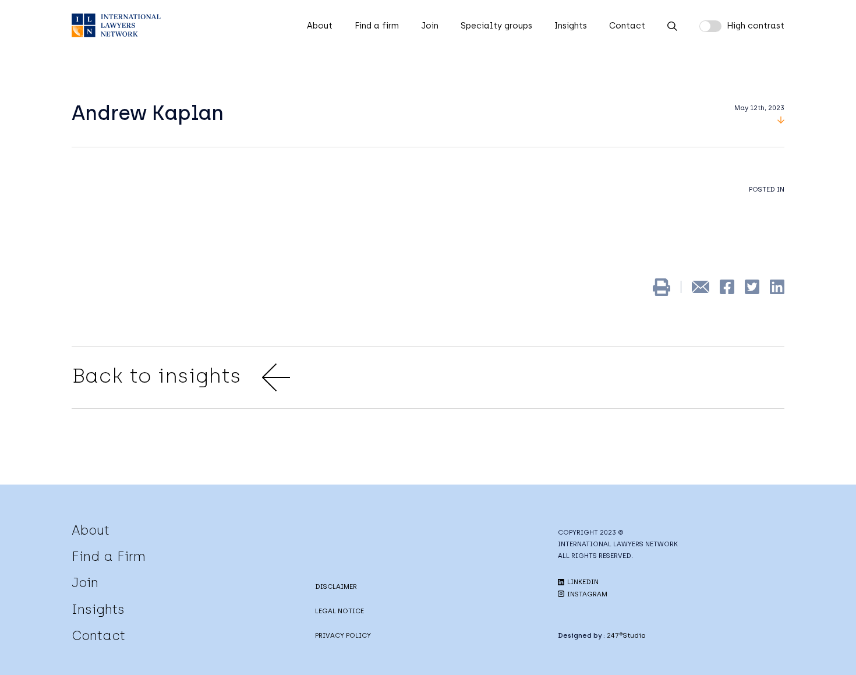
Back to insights (156, 375)
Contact (627, 25)
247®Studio (626, 635)
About (320, 25)
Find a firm (377, 25)
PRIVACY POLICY (343, 635)
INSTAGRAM (586, 594)
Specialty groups (496, 25)
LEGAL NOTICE (339, 611)
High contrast (755, 25)
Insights (570, 25)
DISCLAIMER (336, 586)
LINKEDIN (582, 582)
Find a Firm (109, 556)
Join (429, 25)
